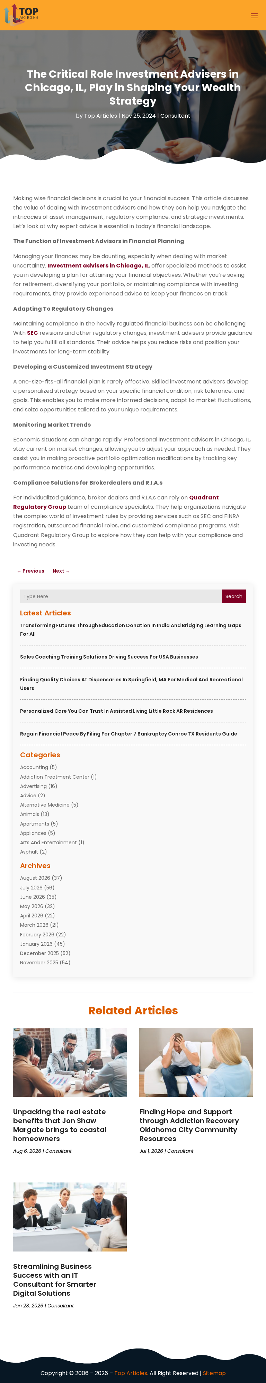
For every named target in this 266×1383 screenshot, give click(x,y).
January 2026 (36, 944)
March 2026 (34, 925)
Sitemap (214, 1373)
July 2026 (31, 887)
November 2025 (39, 962)
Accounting (34, 767)
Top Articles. (131, 1373)
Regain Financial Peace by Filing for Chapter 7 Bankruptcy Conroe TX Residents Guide (128, 733)
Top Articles (100, 116)
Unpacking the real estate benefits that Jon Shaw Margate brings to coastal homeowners (59, 1125)
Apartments (34, 823)
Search (233, 596)
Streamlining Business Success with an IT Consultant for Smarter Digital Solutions (54, 1280)
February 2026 (37, 934)
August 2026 (35, 878)
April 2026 (31, 915)
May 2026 (31, 906)
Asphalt (29, 851)
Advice (28, 795)
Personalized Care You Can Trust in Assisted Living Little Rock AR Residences (116, 711)
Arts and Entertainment (48, 842)
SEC (32, 333)
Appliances (33, 833)
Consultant (175, 116)
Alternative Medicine (45, 804)
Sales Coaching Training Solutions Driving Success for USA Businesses (109, 656)
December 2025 (39, 953)
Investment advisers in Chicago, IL (98, 266)
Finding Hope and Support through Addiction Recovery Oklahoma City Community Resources (189, 1125)
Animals (29, 814)
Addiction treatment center (54, 776)
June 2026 (32, 897)
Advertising (33, 786)
